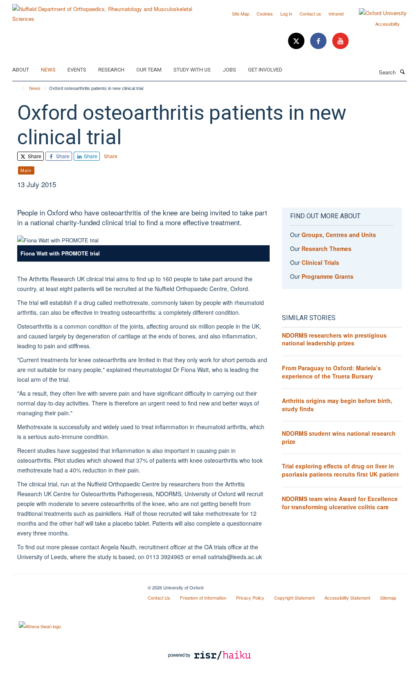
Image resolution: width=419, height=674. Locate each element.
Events (77, 70)
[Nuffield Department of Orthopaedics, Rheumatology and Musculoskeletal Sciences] (107, 11)
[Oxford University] (377, 13)
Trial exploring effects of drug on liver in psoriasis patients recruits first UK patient (340, 470)
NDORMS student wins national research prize (339, 437)
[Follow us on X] (297, 41)
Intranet (336, 13)
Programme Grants (328, 276)
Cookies (265, 13)
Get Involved (265, 70)
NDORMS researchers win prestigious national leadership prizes (334, 339)
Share (34, 155)
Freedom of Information (203, 597)
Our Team (149, 70)
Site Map (240, 13)
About (20, 70)
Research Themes (326, 248)
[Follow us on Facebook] (319, 41)
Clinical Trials (320, 262)
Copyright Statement (294, 597)
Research (111, 70)
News (48, 70)
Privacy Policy (250, 597)
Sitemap (388, 597)
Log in (286, 13)
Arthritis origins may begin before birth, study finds (337, 404)
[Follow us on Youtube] (340, 41)
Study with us (192, 70)
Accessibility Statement (347, 597)
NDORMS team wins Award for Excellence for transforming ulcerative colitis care (340, 503)
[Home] (19, 88)
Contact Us (159, 597)
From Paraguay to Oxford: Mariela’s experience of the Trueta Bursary (331, 372)
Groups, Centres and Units (339, 235)
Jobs (229, 70)
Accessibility (387, 23)
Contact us (310, 13)
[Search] (402, 71)
